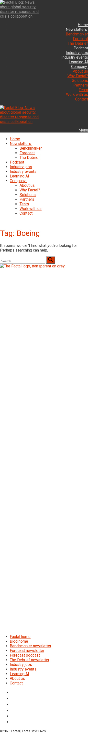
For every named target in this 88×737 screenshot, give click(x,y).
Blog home (19, 641)
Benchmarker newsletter (30, 646)
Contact (16, 683)
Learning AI (19, 673)
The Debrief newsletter (29, 660)
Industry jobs (21, 664)
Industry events (23, 669)
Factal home (20, 636)
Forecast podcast (25, 655)
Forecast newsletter (27, 650)
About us (17, 678)
